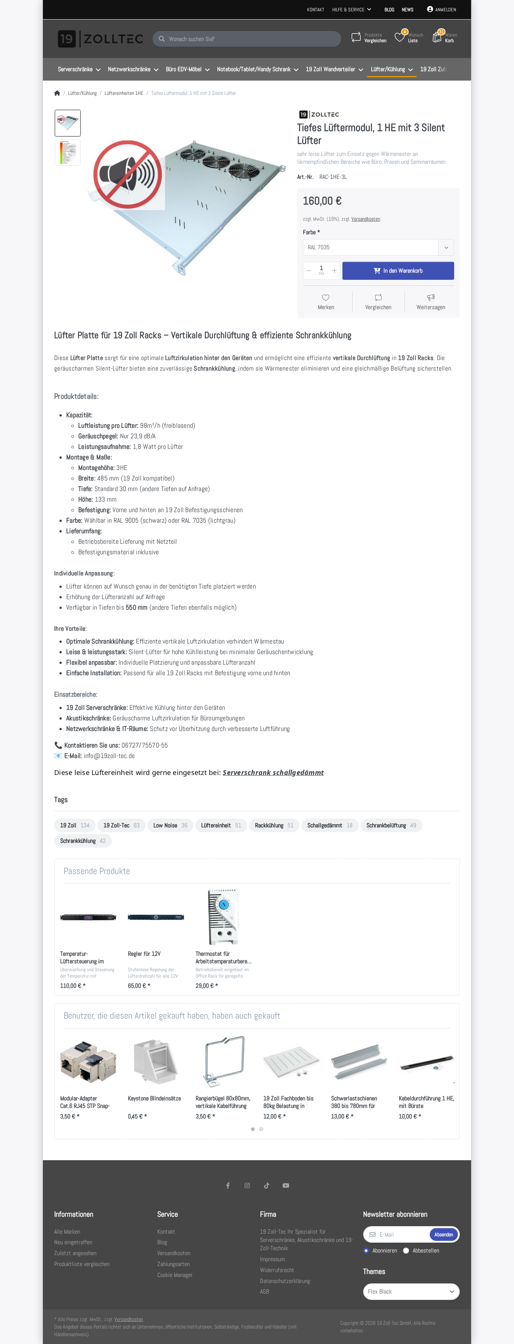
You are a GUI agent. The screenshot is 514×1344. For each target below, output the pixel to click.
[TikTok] (267, 1185)
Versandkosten (365, 218)
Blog (389, 9)
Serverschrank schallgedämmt (273, 772)
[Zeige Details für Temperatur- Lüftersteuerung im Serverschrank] (88, 917)
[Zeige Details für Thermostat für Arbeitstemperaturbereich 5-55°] (224, 917)
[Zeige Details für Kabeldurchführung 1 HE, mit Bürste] (427, 1062)
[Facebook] (228, 1185)
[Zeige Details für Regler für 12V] (156, 917)
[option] (68, 123)
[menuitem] (79, 69)
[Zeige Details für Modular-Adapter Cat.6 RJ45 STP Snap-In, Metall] (88, 1062)
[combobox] (378, 247)
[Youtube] (286, 1185)
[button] (308, 271)
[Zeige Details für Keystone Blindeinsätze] (156, 1062)
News (408, 9)
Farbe (309, 232)
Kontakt (315, 9)
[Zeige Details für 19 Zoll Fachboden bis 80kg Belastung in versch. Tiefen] (291, 1062)
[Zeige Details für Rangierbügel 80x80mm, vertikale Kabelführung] (224, 1062)
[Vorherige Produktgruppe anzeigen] (61, 1083)
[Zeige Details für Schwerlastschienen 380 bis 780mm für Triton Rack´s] (359, 1062)
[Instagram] (247, 1185)
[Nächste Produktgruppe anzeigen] (452, 1083)
